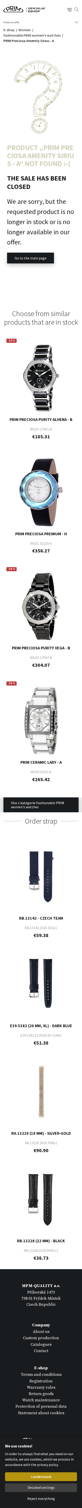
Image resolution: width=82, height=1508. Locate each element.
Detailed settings (41, 1487)
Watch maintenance (41, 1400)
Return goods (41, 1393)
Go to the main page (30, 258)
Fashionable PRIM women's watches (32, 35)
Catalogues (41, 1344)
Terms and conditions (41, 1374)
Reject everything (41, 1498)
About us (41, 1331)
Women (24, 30)
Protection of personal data (41, 1406)
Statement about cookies (41, 1413)
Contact (41, 1350)
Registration (41, 1381)
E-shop (9, 30)
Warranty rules (41, 1387)
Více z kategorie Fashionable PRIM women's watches (37, 805)
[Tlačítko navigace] (69, 9)
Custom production (41, 1338)
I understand (41, 1476)
